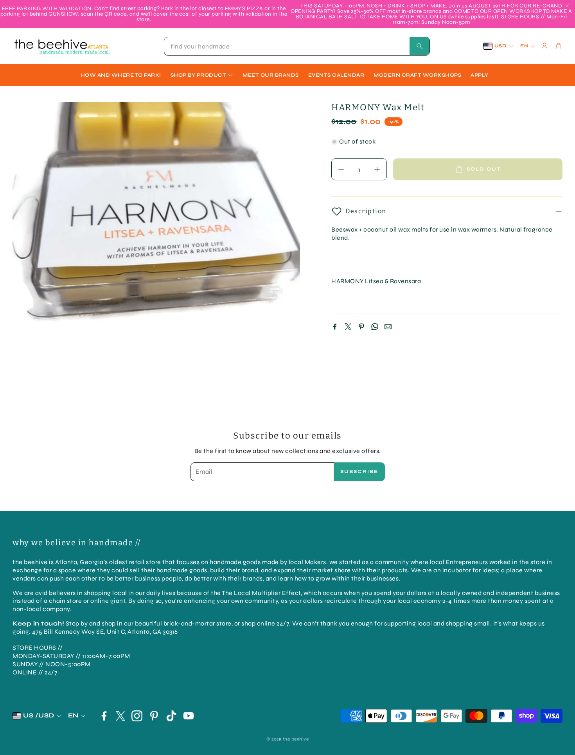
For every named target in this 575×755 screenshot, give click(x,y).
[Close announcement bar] (567, 6)
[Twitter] (348, 326)
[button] (296, 46)
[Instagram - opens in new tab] (136, 715)
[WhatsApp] (374, 326)
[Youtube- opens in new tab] (188, 715)
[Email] (388, 326)
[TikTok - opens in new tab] (171, 715)
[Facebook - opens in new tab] (104, 715)
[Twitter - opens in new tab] (120, 716)
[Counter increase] (377, 169)
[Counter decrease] (341, 169)
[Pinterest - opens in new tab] (154, 715)
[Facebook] (334, 326)
